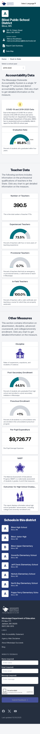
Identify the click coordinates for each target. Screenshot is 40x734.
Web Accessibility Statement (13, 634)
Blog (3, 647)
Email (7, 667)
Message (9, 675)
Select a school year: (9, 64)
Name (8, 659)
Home (4, 59)
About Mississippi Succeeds (12, 643)
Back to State (15, 59)
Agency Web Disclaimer (11, 638)
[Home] (8, 3)
